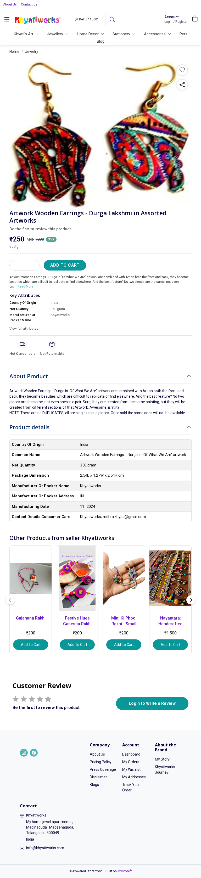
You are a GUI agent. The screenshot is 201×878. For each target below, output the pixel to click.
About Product (28, 376)
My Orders (130, 762)
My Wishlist (131, 769)
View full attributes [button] (23, 328)
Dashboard (131, 754)
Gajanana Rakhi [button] (31, 618)
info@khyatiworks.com (45, 848)
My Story (162, 759)
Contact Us (29, 4)
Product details (29, 427)
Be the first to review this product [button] (40, 229)
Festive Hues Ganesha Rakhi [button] (77, 621)
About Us (10, 4)
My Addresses (134, 777)
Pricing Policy (100, 762)
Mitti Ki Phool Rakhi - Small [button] (124, 621)
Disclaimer (98, 777)
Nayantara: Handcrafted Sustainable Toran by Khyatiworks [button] (170, 621)
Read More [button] (25, 286)
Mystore (125, 871)
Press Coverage (103, 769)
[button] (6, 20)
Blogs (94, 785)
